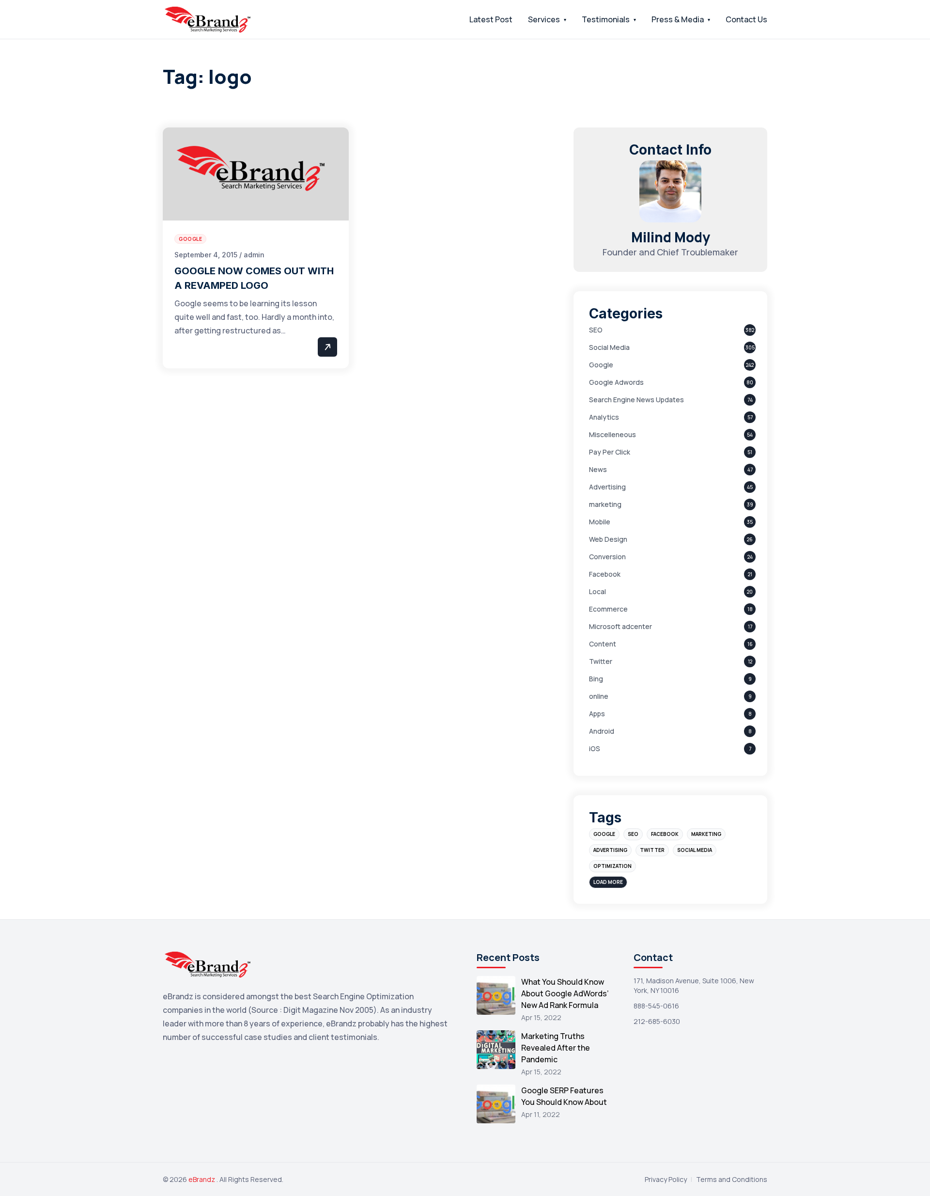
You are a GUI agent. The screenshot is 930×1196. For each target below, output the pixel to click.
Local (597, 591)
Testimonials (606, 19)
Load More (608, 882)
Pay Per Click (609, 451)
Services (544, 19)
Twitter (600, 661)
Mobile (599, 521)
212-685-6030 (657, 1021)
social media (694, 850)
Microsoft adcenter (620, 626)
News (598, 469)
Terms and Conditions (731, 1179)
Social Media (609, 347)
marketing (605, 504)
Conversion (607, 556)
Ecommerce (608, 609)
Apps (597, 713)
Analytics (604, 417)
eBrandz (202, 1179)
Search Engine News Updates (636, 399)
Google (601, 364)
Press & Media (677, 19)
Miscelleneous (612, 434)
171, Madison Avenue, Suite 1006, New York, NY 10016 (694, 985)
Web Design (608, 539)
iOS (594, 748)
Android (601, 731)
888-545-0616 (656, 1005)
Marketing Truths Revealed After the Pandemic (555, 1048)
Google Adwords (616, 382)
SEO (596, 329)
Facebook (604, 574)
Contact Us (746, 19)
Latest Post (490, 19)
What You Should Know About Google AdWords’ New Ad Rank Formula (565, 993)
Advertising (607, 486)
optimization (612, 866)
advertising (610, 850)
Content (602, 643)
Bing (596, 678)
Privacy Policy (666, 1179)
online (598, 696)
